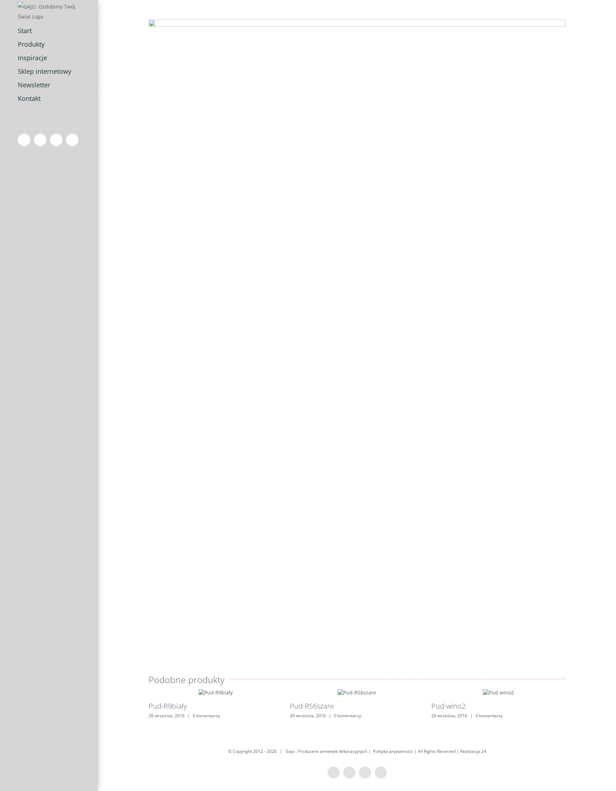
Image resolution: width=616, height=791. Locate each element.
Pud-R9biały (168, 706)
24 (483, 751)
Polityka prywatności (393, 751)
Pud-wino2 (448, 706)
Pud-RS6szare (312, 706)
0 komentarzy (206, 716)
